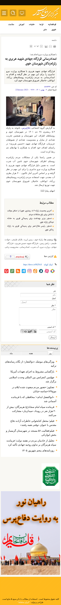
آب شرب (35, 247)
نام (55, 291)
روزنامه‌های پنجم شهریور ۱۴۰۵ (38, 450)
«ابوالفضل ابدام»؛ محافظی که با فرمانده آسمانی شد (33, 399)
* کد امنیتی (51, 327)
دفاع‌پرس (26, 128)
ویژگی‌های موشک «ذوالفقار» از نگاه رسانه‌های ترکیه (30, 363)
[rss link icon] (18, 271)
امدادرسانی (24, 247)
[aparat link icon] (47, 271)
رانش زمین (44, 243)
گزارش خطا (48, 256)
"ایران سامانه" (24, 602)
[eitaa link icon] (35, 271)
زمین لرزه (28, 239)
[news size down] (41, 46)
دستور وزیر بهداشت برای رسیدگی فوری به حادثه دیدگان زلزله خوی (30, 220)
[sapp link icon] (41, 271)
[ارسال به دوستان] (50, 46)
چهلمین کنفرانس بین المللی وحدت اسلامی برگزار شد (32, 379)
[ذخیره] (46, 46)
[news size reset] (36, 46)
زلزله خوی (38, 239)
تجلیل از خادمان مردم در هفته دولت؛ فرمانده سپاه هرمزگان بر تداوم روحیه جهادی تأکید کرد (31, 442)
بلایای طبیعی (17, 239)
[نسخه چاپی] (54, 46)
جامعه (54, 40)
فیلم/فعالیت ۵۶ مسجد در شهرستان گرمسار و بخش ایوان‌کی (31, 432)
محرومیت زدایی (11, 247)
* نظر (53, 305)
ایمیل (54, 298)
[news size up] (31, 46)
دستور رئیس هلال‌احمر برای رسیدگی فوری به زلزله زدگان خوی (30, 228)
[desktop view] (22, 14)
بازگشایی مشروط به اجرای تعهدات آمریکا (32, 371)
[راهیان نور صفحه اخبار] (30, 533)
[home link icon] (6, 271)
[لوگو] (46, 19)
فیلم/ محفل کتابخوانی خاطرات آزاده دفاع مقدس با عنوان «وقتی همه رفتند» (33, 423)
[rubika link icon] (52, 271)
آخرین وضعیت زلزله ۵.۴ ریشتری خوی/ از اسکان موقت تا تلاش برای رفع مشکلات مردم (30, 212)
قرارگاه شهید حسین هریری (26, 243)
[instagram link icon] (29, 271)
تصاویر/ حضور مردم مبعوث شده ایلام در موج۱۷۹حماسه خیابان (34, 389)
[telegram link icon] (24, 271)
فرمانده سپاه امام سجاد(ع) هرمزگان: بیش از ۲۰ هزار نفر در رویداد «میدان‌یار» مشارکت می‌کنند (31, 411)
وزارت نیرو (45, 247)
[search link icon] (12, 271)
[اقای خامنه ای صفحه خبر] (50, 476)
